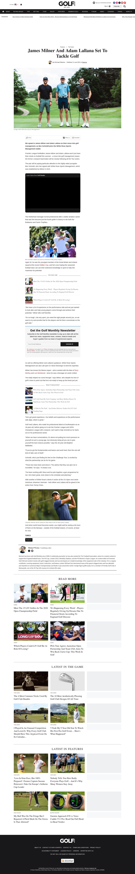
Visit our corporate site (90, 868)
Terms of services (49, 349)
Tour (44, 11)
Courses (111, 11)
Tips (28, 11)
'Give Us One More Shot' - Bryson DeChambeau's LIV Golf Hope (58, 16)
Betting (36, 11)
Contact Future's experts (52, 847)
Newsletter (77, 137)
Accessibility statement (50, 851)
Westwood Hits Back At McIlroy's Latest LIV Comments (99, 16)
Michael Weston (60, 62)
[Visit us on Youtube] (122, 3)
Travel (120, 11)
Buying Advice (18, 11)
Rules (52, 11)
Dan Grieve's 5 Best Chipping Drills (23, 16)
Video (102, 11)
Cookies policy (66, 851)
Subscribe (116, 6)
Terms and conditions (81, 847)
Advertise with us (86, 851)
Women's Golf (73, 11)
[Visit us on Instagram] (117, 3)
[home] (3, 11)
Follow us (67, 137)
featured (29, 540)
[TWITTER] (29, 551)
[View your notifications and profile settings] (21, 4)
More (128, 11)
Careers (76, 851)
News (8, 11)
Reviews (85, 11)
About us (37, 847)
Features (61, 11)
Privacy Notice (31, 350)
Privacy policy (95, 847)
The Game (71, 47)
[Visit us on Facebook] (114, 3)
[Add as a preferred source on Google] (67, 861)
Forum (94, 11)
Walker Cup (44, 265)
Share (29, 137)
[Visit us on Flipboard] (125, 3)
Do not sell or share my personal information (67, 854)
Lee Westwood (39, 373)
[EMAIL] (32, 551)
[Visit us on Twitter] (119, 3)
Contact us (67, 847)
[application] (52, 192)
